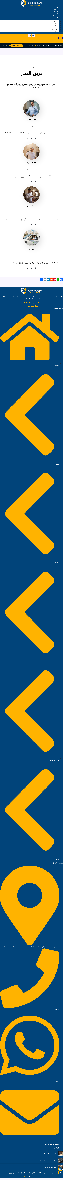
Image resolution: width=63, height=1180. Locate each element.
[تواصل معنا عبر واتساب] (60, 1169)
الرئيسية (56, 7)
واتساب (23, 1177)
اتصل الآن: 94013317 (21, 45)
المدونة (56, 17)
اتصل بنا (56, 11)
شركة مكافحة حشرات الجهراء (50, 1153)
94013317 (59, 38)
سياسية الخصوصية (53, 15)
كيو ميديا (32, 1177)
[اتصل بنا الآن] (60, 1172)
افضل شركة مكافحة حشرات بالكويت (48, 1160)
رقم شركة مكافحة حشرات (51, 1167)
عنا (57, 13)
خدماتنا (56, 9)
